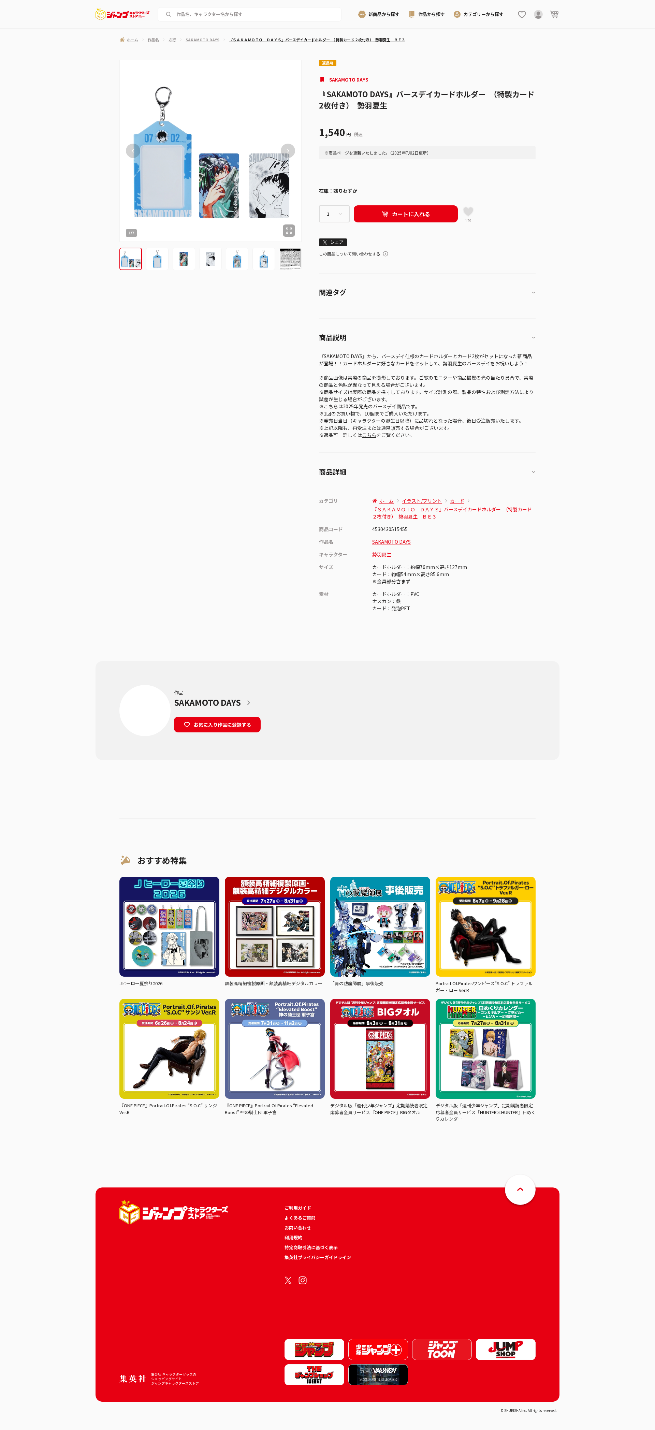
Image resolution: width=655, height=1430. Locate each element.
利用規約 (293, 1237)
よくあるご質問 (300, 1217)
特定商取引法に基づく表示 (311, 1247)
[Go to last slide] (133, 151)
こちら (369, 435)
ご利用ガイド (298, 1208)
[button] (130, 259)
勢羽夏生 (381, 554)
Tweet (333, 242)
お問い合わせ (298, 1227)
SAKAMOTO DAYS (348, 79)
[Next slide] (288, 151)
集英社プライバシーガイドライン (318, 1257)
